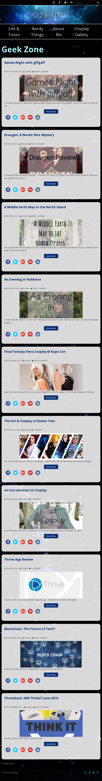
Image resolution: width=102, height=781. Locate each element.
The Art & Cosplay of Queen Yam (29, 421)
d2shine (28, 71)
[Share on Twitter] (15, 119)
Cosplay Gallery (81, 31)
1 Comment (37, 430)
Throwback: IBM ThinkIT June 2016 (31, 698)
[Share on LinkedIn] (37, 119)
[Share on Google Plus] (22, 119)
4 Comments (36, 499)
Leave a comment (41, 71)
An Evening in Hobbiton (22, 279)
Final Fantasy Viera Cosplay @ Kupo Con (35, 351)
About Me (58, 31)
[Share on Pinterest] (30, 119)
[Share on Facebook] (8, 119)
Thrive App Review (18, 559)
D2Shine (51, 15)
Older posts (8, 763)
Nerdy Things (37, 31)
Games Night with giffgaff (24, 62)
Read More (51, 111)
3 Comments (36, 568)
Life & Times (14, 31)
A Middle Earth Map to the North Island (35, 207)
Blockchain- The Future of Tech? (29, 629)
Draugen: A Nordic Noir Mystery (29, 135)
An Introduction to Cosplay (25, 490)
